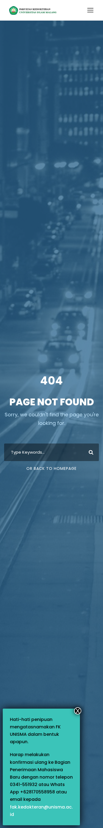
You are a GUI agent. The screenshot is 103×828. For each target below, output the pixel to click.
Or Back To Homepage (51, 468)
